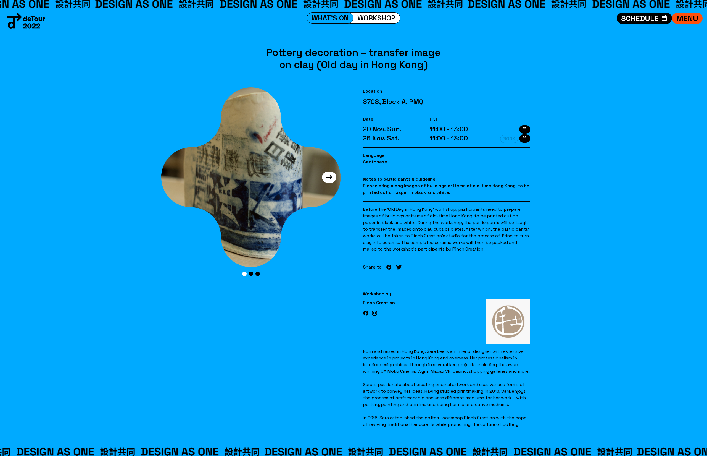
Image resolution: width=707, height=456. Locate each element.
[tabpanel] (251, 177)
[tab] (244, 274)
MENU (687, 18)
